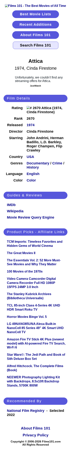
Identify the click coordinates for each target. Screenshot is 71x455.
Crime (57, 163)
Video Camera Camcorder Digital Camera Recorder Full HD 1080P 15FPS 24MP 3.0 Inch (31, 283)
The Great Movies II (21, 253)
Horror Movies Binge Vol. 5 (27, 316)
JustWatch (35, 86)
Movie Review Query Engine (30, 217)
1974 (31, 125)
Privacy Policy (36, 435)
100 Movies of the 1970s (25, 271)
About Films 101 (35, 35)
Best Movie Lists (35, 14)
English (33, 174)
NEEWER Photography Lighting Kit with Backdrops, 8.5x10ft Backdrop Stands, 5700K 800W (33, 381)
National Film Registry (25, 411)
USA (30, 157)
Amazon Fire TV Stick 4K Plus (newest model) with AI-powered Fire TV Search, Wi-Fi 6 (36, 343)
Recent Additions (36, 24)
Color (31, 180)
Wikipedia (15, 211)
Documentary (38, 163)
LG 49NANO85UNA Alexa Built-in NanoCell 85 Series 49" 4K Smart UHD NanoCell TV (35, 328)
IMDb (11, 205)
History (33, 167)
